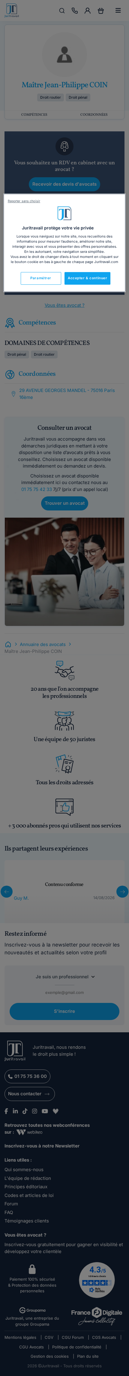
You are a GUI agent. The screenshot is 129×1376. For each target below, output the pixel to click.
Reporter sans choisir (24, 201)
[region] (64, 242)
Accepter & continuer (87, 278)
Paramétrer (40, 278)
